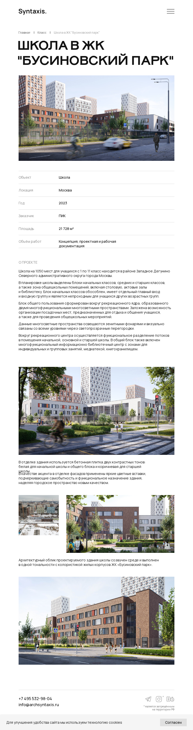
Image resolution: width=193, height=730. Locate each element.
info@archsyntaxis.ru (39, 704)
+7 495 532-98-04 (35, 698)
